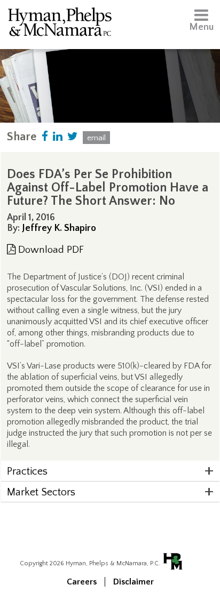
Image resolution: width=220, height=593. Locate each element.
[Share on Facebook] (45, 137)
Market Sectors (41, 492)
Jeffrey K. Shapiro (59, 228)
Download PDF (49, 249)
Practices (27, 471)
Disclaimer (133, 582)
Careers (82, 582)
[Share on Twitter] (72, 137)
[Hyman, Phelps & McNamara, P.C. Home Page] (59, 23)
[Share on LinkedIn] (57, 137)
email (96, 137)
